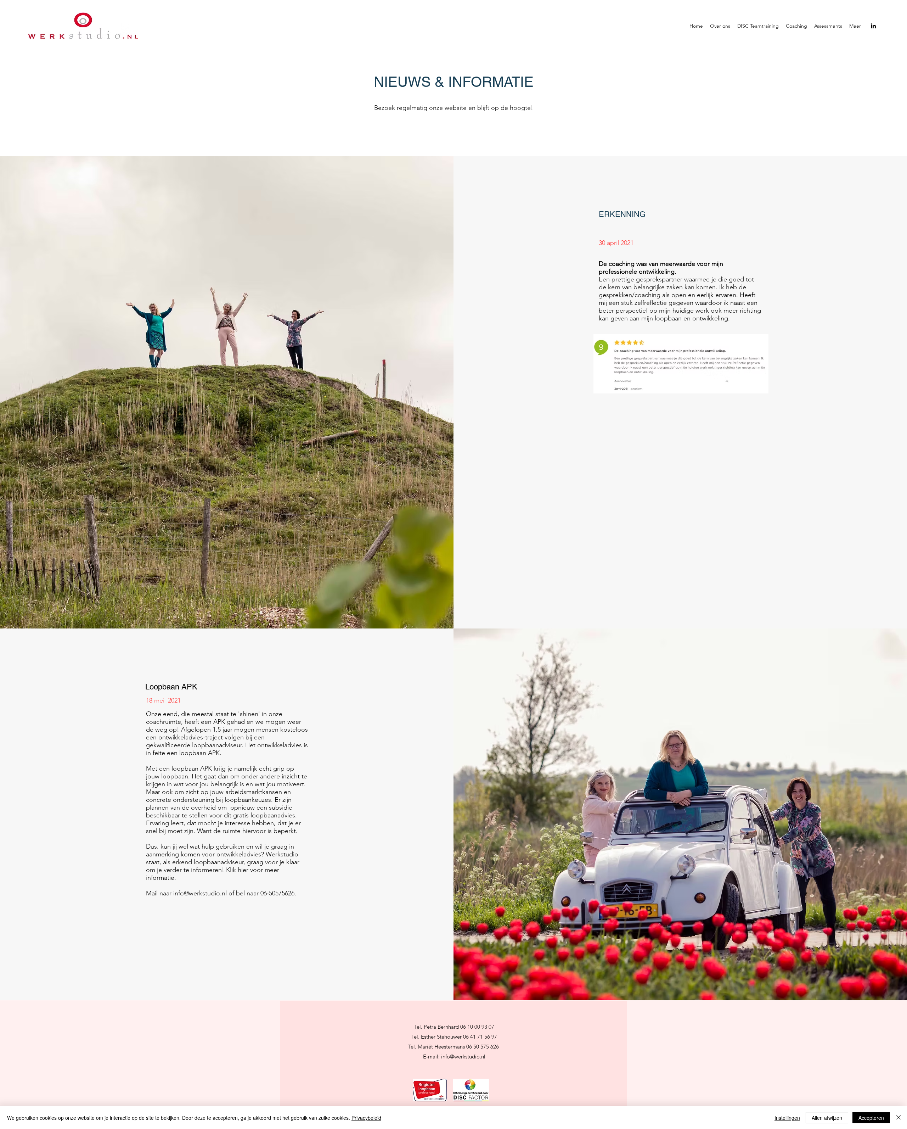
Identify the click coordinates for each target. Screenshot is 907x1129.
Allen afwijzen (827, 1117)
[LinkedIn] (873, 25)
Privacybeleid (366, 1117)
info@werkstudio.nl (200, 893)
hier (243, 870)
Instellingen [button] (787, 1117)
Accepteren (871, 1117)
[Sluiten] (898, 1117)
